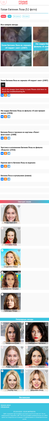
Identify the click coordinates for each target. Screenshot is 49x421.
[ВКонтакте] (2, 95)
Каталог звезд (6, 405)
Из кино (26, 16)
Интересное (24, 397)
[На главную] (24, 2)
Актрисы (17, 16)
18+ (9, 16)
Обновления (5, 407)
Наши (3, 16)
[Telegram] (8, 95)
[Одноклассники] (5, 95)
